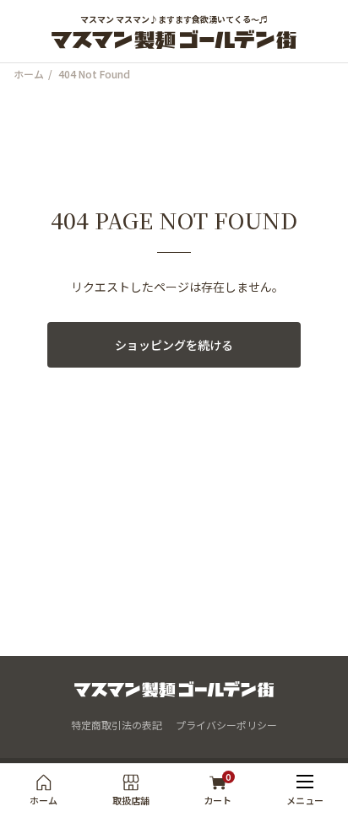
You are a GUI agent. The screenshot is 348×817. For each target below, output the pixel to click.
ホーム (29, 74)
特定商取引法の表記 (116, 725)
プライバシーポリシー (226, 725)
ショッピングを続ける (174, 344)
